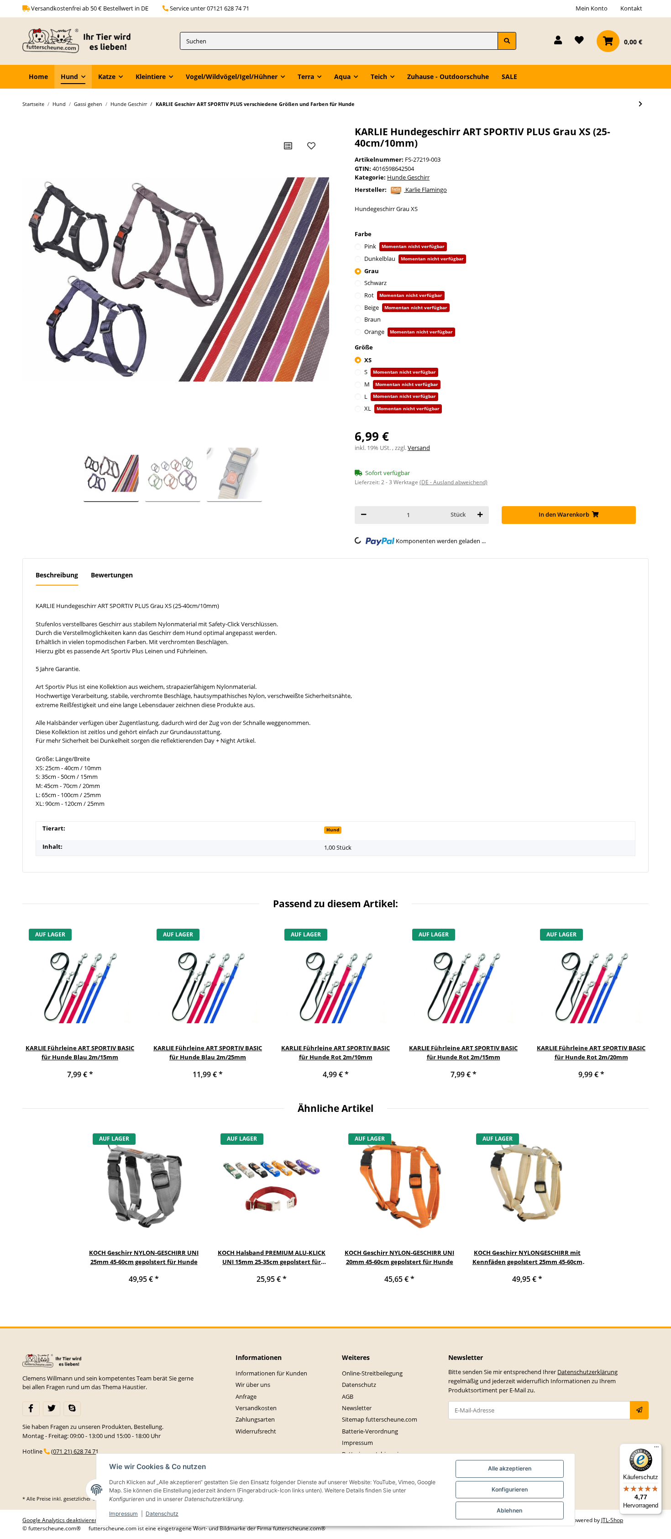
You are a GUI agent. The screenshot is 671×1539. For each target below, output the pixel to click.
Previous (35, 1006)
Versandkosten (256, 1408)
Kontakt (631, 8)
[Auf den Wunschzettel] (311, 146)
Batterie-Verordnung (370, 1431)
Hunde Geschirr (408, 177)
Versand (419, 448)
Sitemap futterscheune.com (379, 1419)
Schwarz (375, 283)
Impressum (357, 1443)
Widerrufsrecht (256, 1431)
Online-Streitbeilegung (372, 1373)
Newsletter (357, 1408)
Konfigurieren (510, 1489)
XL (402, 408)
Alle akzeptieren (509, 1468)
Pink (404, 246)
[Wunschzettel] (579, 41)
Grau (371, 271)
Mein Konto (592, 8)
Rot (403, 295)
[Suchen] (507, 41)
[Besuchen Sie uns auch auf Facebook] (31, 1408)
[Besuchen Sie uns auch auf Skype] (72, 1408)
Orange (408, 332)
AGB (347, 1396)
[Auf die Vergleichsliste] (288, 146)
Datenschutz (359, 1384)
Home (38, 76)
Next (635, 1006)
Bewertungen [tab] (112, 575)
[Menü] (656, 1449)
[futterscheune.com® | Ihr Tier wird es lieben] (79, 41)
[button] (558, 41)
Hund (332, 829)
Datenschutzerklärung (587, 1372)
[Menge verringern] (363, 515)
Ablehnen (509, 1510)
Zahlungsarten (255, 1419)
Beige (405, 307)
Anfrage (246, 1396)
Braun (372, 319)
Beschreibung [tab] (57, 575)
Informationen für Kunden (271, 1373)
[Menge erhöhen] (480, 515)
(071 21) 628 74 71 (75, 1451)
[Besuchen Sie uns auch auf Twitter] (51, 1408)
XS (368, 360)
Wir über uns (253, 1384)
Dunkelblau (414, 258)
